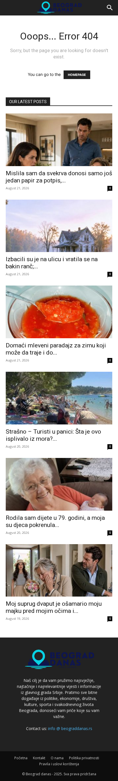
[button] (110, 7)
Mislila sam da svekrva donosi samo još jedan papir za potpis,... (59, 177)
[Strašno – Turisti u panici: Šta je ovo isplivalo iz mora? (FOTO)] (59, 398)
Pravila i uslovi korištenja (59, 764)
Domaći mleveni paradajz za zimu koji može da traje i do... (56, 349)
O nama (57, 758)
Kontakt (39, 758)
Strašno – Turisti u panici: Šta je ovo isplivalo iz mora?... (53, 435)
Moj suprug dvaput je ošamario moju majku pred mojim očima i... (54, 607)
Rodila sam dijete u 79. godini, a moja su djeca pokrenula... (55, 521)
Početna (20, 758)
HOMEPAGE (77, 75)
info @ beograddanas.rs (70, 728)
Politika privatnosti (84, 758)
